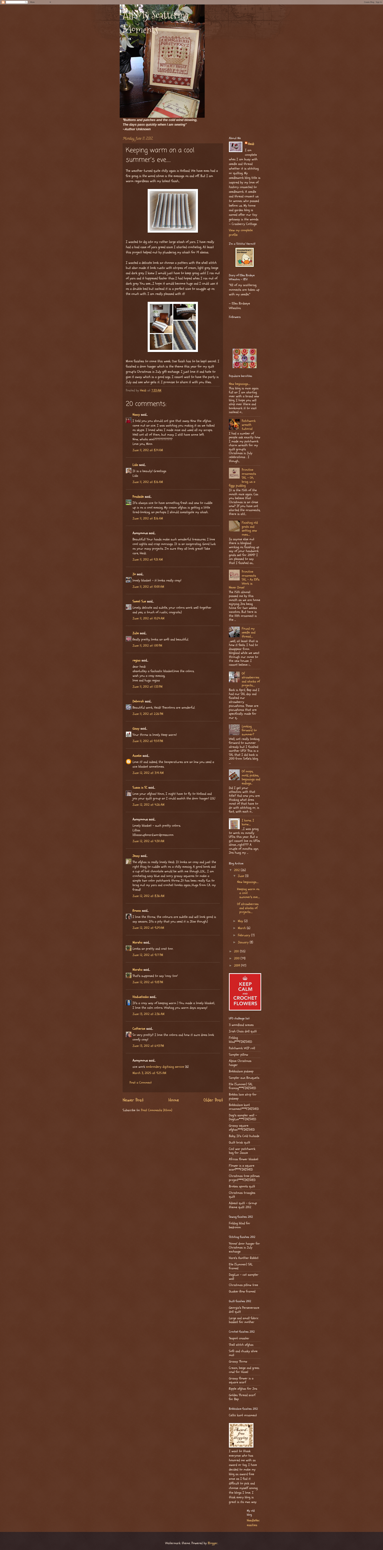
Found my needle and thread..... (248, 632)
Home (173, 1100)
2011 (237, 951)
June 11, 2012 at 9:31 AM (148, 559)
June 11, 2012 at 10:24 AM (148, 618)
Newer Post (133, 1100)
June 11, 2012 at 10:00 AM (148, 586)
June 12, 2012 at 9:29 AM (148, 928)
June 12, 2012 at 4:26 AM (148, 804)
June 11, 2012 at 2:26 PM (148, 714)
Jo (134, 574)
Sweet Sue (139, 601)
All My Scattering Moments (156, 22)
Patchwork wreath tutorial (249, 425)
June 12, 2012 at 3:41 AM (148, 773)
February (244, 935)
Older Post (213, 1100)
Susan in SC (140, 787)
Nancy (136, 414)
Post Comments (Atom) (156, 1110)
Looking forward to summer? (249, 730)
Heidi (251, 144)
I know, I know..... (248, 822)
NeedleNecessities (253, 1522)
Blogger (213, 1543)
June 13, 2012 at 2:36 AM (148, 1014)
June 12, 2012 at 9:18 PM (148, 982)
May (241, 921)
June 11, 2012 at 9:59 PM (148, 741)
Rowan (137, 910)
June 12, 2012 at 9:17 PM (148, 955)
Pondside (138, 496)
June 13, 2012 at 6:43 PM (148, 1046)
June (241, 876)
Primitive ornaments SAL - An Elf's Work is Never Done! (244, 579)
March (242, 928)
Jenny (136, 856)
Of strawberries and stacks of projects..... (251, 679)
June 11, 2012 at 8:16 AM (148, 482)
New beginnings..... (239, 384)
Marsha (137, 942)
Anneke (137, 755)
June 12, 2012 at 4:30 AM (148, 841)
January (244, 942)
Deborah (138, 701)
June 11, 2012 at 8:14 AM (148, 450)
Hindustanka (141, 997)
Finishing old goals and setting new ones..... (250, 528)
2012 (237, 870)
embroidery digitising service (165, 1066)
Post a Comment (141, 1082)
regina (136, 660)
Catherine (139, 1028)
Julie (136, 633)
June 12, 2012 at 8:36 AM (148, 896)
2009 (237, 965)
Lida (135, 465)
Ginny (136, 728)
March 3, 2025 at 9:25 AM (149, 1073)
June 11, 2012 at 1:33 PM (147, 686)
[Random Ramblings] (244, 266)
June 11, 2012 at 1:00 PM (147, 645)
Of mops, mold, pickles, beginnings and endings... (251, 777)
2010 (237, 958)
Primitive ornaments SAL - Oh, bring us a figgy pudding (242, 477)
